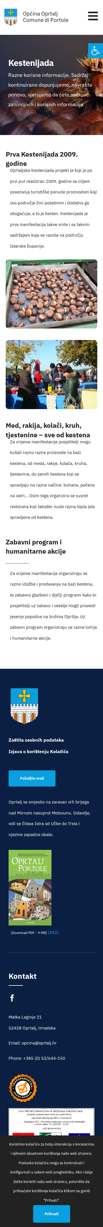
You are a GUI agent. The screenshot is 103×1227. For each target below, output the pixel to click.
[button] (95, 50)
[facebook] (12, 998)
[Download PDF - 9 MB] (29, 932)
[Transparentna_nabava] (23, 1075)
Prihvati (52, 1213)
